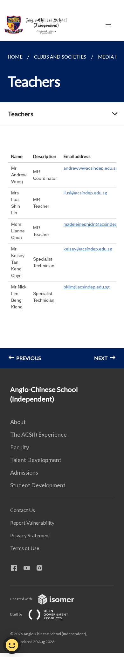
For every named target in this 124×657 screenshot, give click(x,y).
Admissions (24, 472)
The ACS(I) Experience (38, 434)
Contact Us (22, 510)
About (18, 421)
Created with (21, 599)
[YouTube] (29, 568)
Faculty (19, 447)
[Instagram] (42, 568)
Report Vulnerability (32, 523)
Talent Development (35, 459)
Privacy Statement (30, 535)
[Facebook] (16, 568)
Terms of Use (24, 548)
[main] (62, 204)
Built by (16, 614)
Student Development (37, 485)
